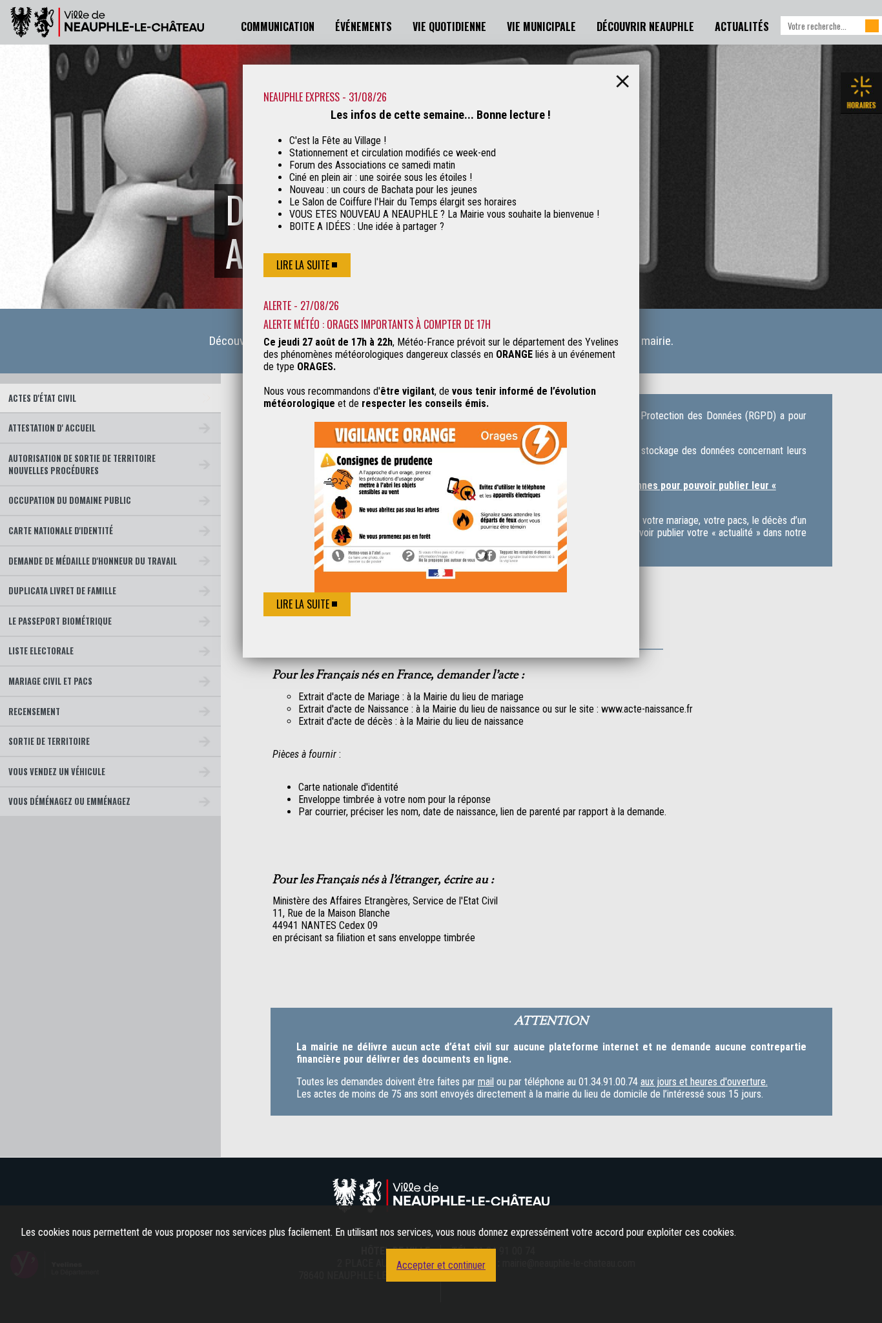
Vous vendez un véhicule (56, 772)
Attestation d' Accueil (52, 428)
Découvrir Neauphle (645, 26)
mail (486, 1082)
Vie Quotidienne (449, 26)
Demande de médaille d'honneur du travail (92, 561)
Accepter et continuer (441, 1265)
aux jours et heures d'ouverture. (704, 1082)
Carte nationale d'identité (60, 531)
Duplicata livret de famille (62, 591)
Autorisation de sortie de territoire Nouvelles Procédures (82, 464)
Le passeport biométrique (60, 621)
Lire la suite (302, 265)
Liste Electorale (41, 651)
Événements (363, 26)
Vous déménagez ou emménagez (69, 801)
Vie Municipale (541, 26)
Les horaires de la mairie (861, 93)
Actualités (742, 26)
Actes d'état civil (42, 398)
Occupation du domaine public (69, 500)
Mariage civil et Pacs (50, 681)
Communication (277, 26)
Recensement (34, 711)
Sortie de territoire (49, 741)
